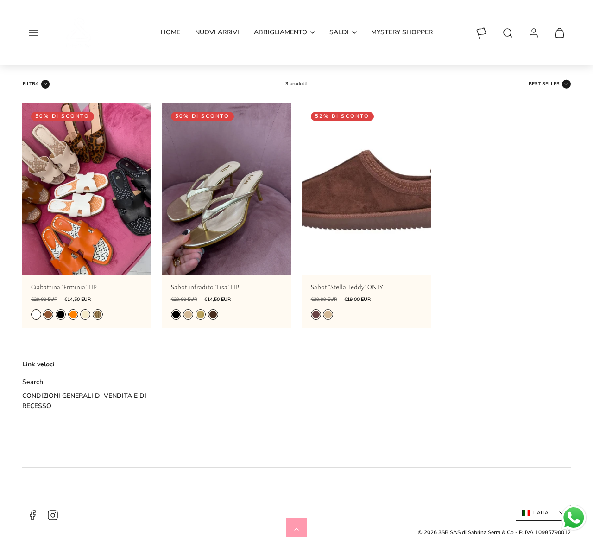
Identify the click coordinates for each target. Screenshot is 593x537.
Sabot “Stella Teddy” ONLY (347, 287)
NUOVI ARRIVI (217, 32)
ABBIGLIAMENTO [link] (280, 32)
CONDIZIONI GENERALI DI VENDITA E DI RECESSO (84, 400)
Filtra (31, 84)
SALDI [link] (339, 32)
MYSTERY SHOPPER (402, 32)
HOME (170, 32)
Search (32, 381)
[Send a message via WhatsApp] (573, 517)
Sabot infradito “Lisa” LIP (205, 287)
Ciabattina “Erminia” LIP (64, 287)
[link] (534, 33)
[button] (33, 33)
